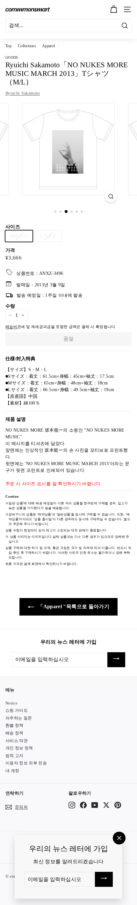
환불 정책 (14, 725)
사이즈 (12, 226)
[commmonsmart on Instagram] (71, 804)
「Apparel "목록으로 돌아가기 (73, 606)
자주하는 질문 (18, 718)
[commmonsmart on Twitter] (106, 804)
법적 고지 (14, 755)
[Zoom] (111, 196)
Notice (11, 703)
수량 (10, 306)
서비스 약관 (16, 740)
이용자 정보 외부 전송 (26, 763)
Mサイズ (19, 236)
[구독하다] (116, 659)
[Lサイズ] (49, 244)
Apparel (48, 46)
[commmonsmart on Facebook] (83, 804)
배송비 (11, 327)
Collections (27, 46)
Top (8, 46)
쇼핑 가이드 (16, 710)
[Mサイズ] (20, 244)
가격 (10, 250)
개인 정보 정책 (19, 748)
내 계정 (12, 770)
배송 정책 (14, 733)
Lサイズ (48, 236)
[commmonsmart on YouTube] (94, 804)
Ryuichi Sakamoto (22, 93)
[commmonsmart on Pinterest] (117, 804)
